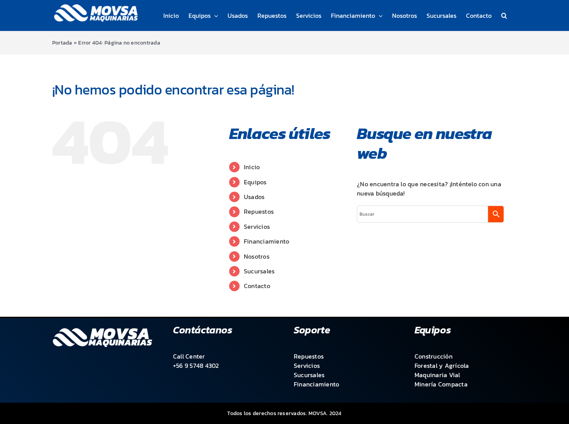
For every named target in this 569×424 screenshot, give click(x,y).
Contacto (257, 285)
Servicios (257, 226)
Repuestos (259, 211)
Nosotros (256, 256)
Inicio (252, 167)
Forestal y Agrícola (442, 365)
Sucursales (259, 271)
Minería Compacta (441, 384)
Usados (254, 196)
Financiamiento (266, 241)
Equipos (255, 182)
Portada (62, 43)
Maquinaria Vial (437, 374)
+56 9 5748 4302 (196, 365)
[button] (504, 15)
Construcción (433, 356)
